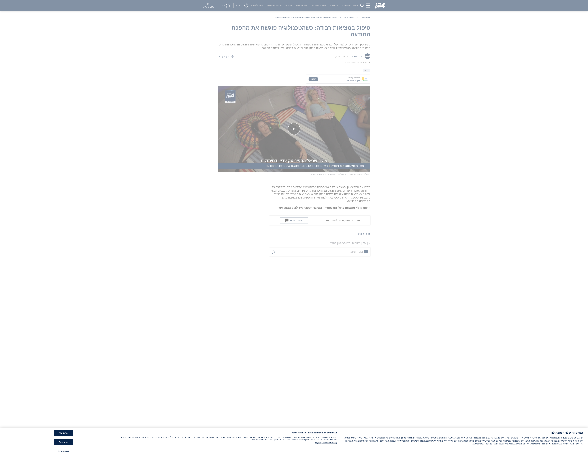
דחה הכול (63, 442)
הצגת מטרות (63, 451)
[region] (294, 442)
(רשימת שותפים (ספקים (326, 443)
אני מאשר (63, 433)
